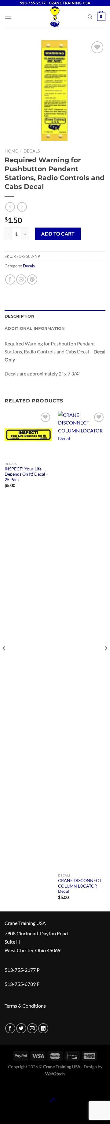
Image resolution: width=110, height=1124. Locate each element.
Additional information (35, 328)
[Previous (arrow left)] (6, 1113)
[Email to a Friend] (21, 279)
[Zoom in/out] (24, 1088)
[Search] (90, 17)
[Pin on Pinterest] (32, 279)
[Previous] (4, 660)
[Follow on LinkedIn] (43, 1028)
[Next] (106, 660)
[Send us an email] (32, 1028)
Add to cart (57, 233)
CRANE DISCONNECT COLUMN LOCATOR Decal (79, 886)
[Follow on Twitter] (21, 1028)
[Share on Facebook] (10, 279)
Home (11, 151)
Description (20, 316)
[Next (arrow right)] (24, 1113)
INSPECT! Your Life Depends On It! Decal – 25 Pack (27, 474)
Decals (32, 151)
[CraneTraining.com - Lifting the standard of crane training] (55, 17)
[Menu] (8, 16)
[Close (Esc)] (6, 1088)
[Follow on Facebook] (10, 1028)
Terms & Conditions (25, 1006)
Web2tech (55, 1073)
